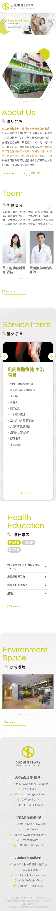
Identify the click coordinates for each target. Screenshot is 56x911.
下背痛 (14, 396)
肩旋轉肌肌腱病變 (20, 426)
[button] (25, 28)
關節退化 (15, 408)
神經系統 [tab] (28, 542)
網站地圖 (16, 898)
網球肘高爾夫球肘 (20, 432)
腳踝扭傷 (15, 438)
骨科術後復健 (17, 414)
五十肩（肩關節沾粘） (22, 420)
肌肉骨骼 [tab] (14, 542)
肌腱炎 (14, 402)
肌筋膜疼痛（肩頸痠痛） (24, 390)
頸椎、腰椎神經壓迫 (21, 384)
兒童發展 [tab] (14, 549)
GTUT (34, 898)
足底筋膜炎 (16, 444)
